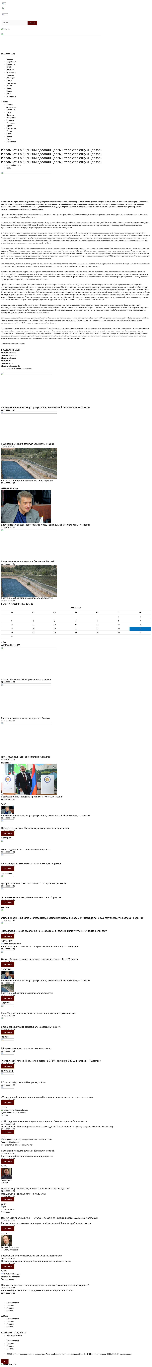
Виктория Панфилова (10, 1142)
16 (140, 625)
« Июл (3, 642)
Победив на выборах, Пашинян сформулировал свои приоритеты (35, 828)
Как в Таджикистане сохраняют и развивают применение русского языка (38, 1013)
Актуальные (11, 62)
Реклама (10, 1308)
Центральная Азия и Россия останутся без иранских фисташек (33, 883)
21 (97, 629)
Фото (8, 94)
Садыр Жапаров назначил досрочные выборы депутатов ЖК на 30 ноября (39, 959)
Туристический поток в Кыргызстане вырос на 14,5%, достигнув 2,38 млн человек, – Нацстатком (51, 1061)
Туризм (9, 80)
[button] (76, 101)
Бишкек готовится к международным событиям (25, 718)
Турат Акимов (6, 1180)
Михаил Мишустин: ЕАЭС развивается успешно (26, 679)
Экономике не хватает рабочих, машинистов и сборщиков (31, 897)
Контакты (10, 1311)
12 (55, 625)
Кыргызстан (11, 83)
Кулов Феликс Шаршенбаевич (13, 1113)
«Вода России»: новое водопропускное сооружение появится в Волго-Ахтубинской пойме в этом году (54, 931)
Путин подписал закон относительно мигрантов (25, 757)
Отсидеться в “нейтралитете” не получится (23, 1194)
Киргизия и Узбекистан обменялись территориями (27, 480)
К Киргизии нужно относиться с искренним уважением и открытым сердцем (40, 946)
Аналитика (10, 64)
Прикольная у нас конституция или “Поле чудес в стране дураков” (35, 1188)
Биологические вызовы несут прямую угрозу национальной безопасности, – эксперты (45, 407)
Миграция (10, 78)
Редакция (10, 1305)
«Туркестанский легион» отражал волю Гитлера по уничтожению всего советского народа (47, 1097)
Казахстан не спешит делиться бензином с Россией (28, 444)
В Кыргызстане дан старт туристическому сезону (26, 1048)
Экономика (11, 72)
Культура (10, 75)
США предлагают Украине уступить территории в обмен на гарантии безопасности (44, 1121)
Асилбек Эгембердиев (10, 1276)
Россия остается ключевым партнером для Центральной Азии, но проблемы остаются (46, 1223)
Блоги (8, 88)
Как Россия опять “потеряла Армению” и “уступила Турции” (32, 796)
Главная (9, 59)
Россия (9, 86)
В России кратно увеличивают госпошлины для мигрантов (31, 863)
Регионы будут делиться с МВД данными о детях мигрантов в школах (37, 1290)
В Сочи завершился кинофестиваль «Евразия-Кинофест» (31, 1027)
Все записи (11, 96)
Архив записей (12, 1303)
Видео (9, 91)
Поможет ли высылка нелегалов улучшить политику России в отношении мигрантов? (45, 1285)
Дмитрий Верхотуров (10, 1247)
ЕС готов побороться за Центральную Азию (23, 1082)
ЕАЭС (9, 67)
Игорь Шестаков (8, 1209)
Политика (10, 70)
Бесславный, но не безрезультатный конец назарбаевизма (31, 1255)
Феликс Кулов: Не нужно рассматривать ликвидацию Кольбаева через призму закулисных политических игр (57, 1126)
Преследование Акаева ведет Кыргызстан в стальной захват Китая (36, 1261)
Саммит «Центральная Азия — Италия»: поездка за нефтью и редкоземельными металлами (49, 1218)
